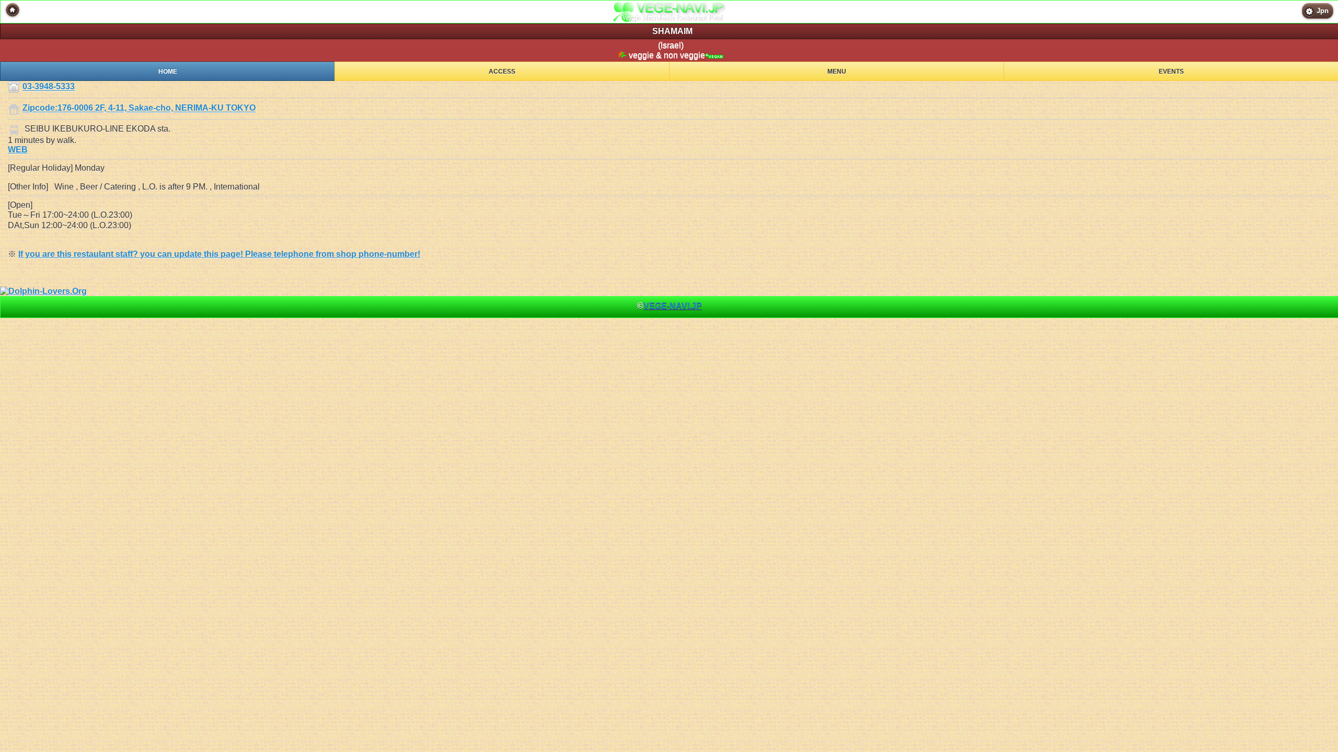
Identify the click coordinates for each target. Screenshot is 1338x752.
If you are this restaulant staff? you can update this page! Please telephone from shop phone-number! (219, 254)
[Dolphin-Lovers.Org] (43, 291)
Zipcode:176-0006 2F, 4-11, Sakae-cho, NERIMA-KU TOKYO (139, 108)
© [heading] (669, 305)
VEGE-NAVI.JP (672, 305)
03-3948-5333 (48, 87)
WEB (18, 149)
